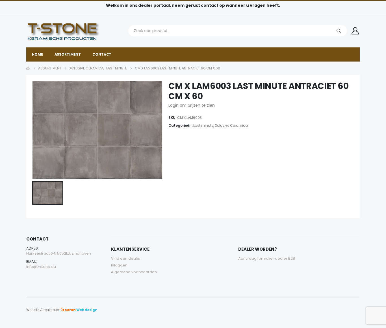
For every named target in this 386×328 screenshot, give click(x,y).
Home (37, 54)
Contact (101, 54)
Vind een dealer (126, 258)
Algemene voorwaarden (134, 272)
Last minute (203, 125)
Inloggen (119, 265)
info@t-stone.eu (41, 266)
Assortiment (68, 54)
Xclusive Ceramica (231, 125)
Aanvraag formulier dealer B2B (266, 258)
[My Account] (355, 30)
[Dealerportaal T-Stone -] (75, 31)
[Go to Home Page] (28, 68)
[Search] (339, 30)
